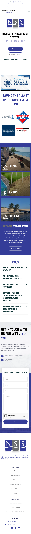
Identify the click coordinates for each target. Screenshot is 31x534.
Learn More (15, 248)
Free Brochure (15, 471)
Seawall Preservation (15, 480)
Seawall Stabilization (15, 484)
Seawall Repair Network (15, 503)
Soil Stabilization (15, 475)
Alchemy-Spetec (15, 507)
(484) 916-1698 (9, 360)
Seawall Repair (15, 488)
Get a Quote (15, 49)
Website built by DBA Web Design (15, 512)
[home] (8, 11)
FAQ (15, 493)
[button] (27, 11)
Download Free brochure (15, 5)
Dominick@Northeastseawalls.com (14, 356)
